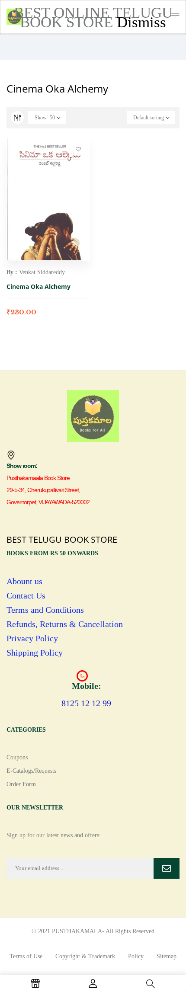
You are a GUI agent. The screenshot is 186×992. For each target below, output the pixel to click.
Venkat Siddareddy (42, 272)
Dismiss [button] (141, 22)
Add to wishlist (78, 148)
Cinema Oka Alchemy (38, 286)
